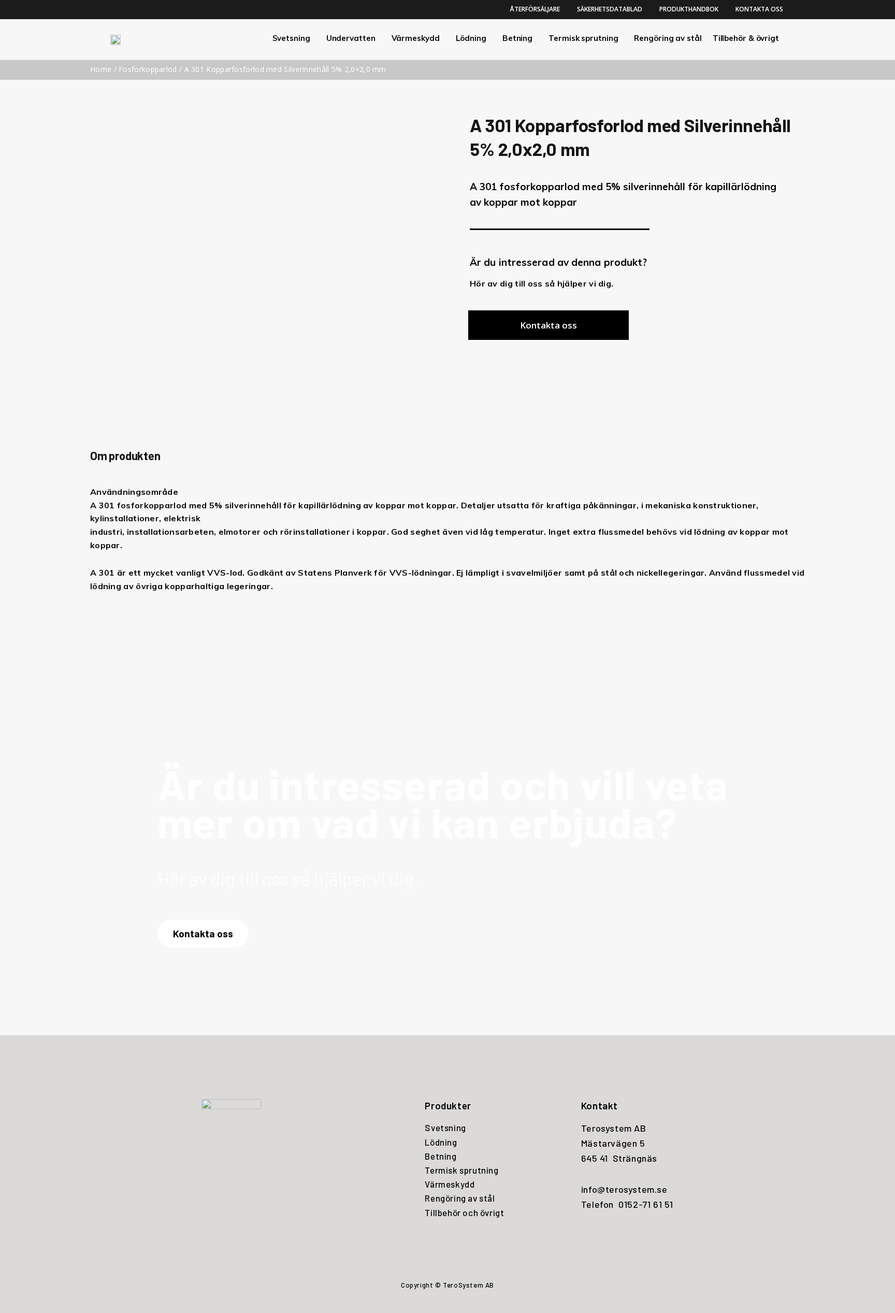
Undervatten (351, 38)
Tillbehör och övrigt (464, 1212)
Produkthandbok (688, 9)
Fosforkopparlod (148, 69)
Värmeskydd (416, 38)
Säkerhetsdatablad (609, 9)
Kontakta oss (759, 9)
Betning (517, 38)
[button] (548, 325)
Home (100, 69)
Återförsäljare (535, 9)
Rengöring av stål (667, 38)
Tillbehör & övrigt (746, 38)
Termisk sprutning (583, 38)
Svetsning (291, 38)
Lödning (471, 38)
